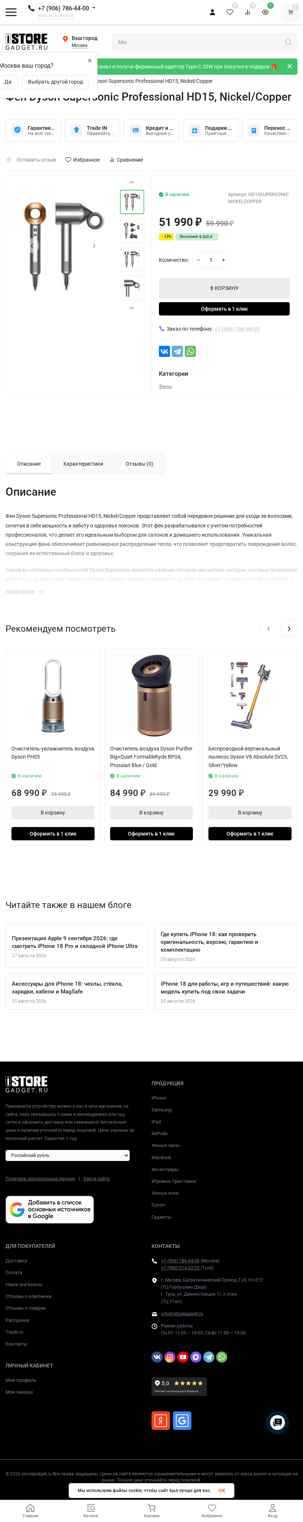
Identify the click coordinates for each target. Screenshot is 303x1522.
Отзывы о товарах (26, 1308)
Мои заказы (19, 1392)
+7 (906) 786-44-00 (63, 8)
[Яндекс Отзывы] (161, 1420)
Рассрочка (17, 1320)
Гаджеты (161, 1217)
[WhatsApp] (190, 351)
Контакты (16, 1344)
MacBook (161, 1157)
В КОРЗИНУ (224, 288)
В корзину (53, 813)
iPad (156, 1121)
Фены (165, 386)
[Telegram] (177, 351)
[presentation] (31, 245)
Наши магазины (24, 1284)
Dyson (158, 1205)
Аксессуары (165, 1169)
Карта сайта (97, 1178)
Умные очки (165, 1193)
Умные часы (166, 1145)
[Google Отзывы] (182, 1420)
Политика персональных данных (40, 1178)
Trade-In (14, 1332)
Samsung (161, 1110)
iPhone (159, 1098)
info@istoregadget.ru (182, 1313)
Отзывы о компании (29, 1296)
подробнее (21, 591)
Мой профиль (21, 1380)
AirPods (160, 1133)
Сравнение (130, 160)
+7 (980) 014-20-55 (180, 1267)
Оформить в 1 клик (224, 309)
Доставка (16, 1260)
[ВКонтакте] (164, 351)
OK (221, 1491)
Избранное (86, 160)
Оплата (14, 1272)
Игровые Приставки (174, 1181)
